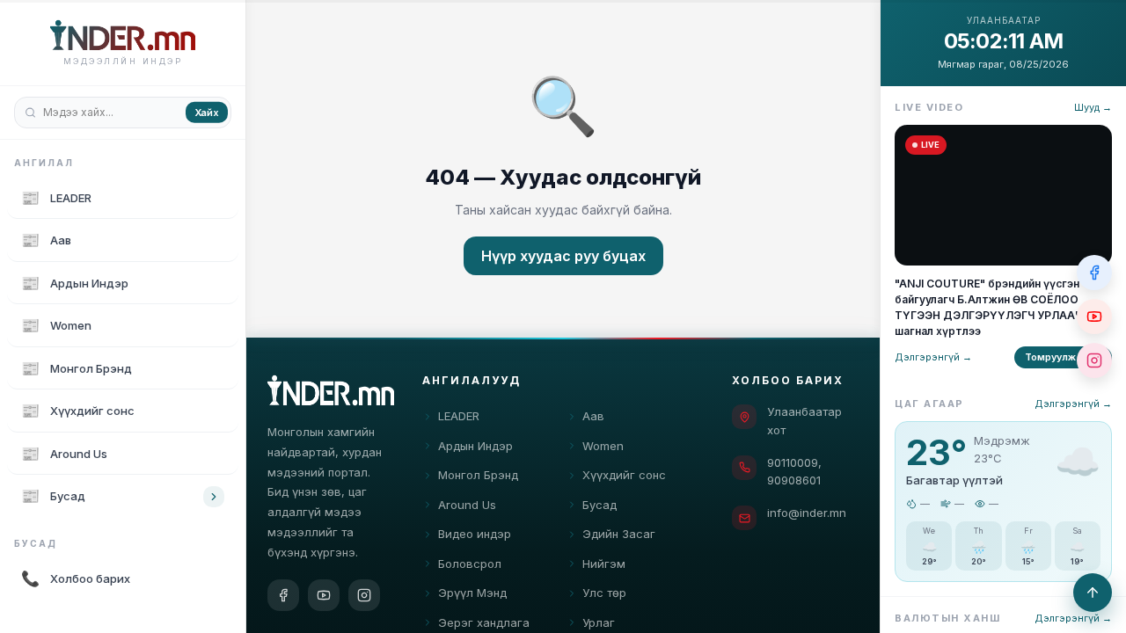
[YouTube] (324, 595)
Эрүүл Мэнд (472, 593)
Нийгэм (603, 564)
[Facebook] (283, 595)
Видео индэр (474, 534)
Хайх (206, 112)
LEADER (458, 416)
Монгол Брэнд (478, 475)
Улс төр (604, 593)
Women (603, 446)
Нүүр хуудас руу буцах (563, 256)
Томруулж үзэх (1063, 357)
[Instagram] (364, 595)
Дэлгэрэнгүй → (933, 357)
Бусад (599, 505)
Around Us (467, 505)
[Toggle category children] (213, 496)
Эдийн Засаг (618, 534)
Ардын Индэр (475, 446)
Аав (593, 416)
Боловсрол (469, 564)
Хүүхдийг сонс (624, 475)
